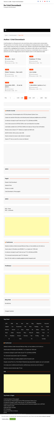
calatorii (7, 326)
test (31, 335)
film (25, 326)
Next (46, 97)
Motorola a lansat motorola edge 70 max (13, 368)
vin (31, 338)
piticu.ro (31, 332)
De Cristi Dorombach (12, 5)
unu (48, 335)
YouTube (44, 338)
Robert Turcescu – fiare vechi (13, 72)
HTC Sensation (7, 409)
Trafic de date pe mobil (9, 405)
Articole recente (10, 110)
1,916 (30, 97)
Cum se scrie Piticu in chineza (11, 410)
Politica (37, 332)
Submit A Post (8, 185)
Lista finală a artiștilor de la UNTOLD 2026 (15, 126)
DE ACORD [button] (12, 418)
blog (32, 323)
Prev (6, 97)
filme (30, 326)
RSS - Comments (9, 210)
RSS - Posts (8, 208)
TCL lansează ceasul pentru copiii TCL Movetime (16, 255)
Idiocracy (7, 329)
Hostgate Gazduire (9, 311)
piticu (25, 332)
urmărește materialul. (46, 416)
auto (22, 323)
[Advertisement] (27, 18)
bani (27, 323)
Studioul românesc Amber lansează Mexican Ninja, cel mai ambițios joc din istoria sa (25, 246)
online (12, 332)
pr (48, 332)
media (37, 329)
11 (41, 89)
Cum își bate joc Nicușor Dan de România (34, 126)
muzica (43, 329)
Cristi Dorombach (10, 61)
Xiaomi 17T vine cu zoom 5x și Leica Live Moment (16, 139)
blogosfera (39, 323)
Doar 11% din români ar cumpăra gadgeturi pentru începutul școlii (20, 258)
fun (42, 326)
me (32, 329)
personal (19, 332)
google (47, 326)
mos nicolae (32, 72)
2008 (12, 323)
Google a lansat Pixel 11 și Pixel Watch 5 (13, 361)
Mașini (27, 329)
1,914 (22, 97)
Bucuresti (47, 323)
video (20, 338)
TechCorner (9, 242)
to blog (7, 56)
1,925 (41, 97)
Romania (26, 335)
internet (13, 329)
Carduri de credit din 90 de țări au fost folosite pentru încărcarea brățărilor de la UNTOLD (25, 117)
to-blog (37, 335)
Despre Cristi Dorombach (17, 1)
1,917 (33, 97)
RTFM (5, 412)
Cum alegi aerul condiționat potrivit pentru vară (14, 365)
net (48, 329)
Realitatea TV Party (35, 59)
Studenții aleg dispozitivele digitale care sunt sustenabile (36, 361)
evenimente (18, 326)
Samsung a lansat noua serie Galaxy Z (34, 365)
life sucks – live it (10, 59)
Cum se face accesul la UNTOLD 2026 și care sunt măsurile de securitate (22, 123)
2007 (6, 323)
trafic (43, 335)
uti (9, 338)
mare (22, 329)
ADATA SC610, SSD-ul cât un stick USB (14, 132)
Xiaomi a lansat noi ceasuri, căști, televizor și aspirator (17, 136)
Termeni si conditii (7, 1)
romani (19, 335)
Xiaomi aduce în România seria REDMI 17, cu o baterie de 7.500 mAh (21, 249)
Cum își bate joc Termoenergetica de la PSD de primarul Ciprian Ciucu (21, 114)
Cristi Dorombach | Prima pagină (12, 191)
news (6, 332)
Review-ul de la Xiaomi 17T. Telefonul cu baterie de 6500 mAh (19, 129)
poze (43, 332)
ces (12, 326)
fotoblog (36, 326)
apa (17, 323)
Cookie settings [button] (5, 419)
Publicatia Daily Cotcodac (10, 407)
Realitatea (12, 335)
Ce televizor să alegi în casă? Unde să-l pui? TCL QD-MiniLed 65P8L (21, 120)
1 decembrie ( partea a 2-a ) (37, 85)
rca (6, 335)
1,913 (18, 97)
